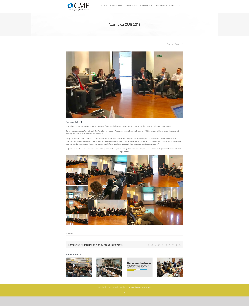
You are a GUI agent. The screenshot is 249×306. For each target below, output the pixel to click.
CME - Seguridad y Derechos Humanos (137, 287)
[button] (179, 5)
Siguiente (178, 44)
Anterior (170, 44)
